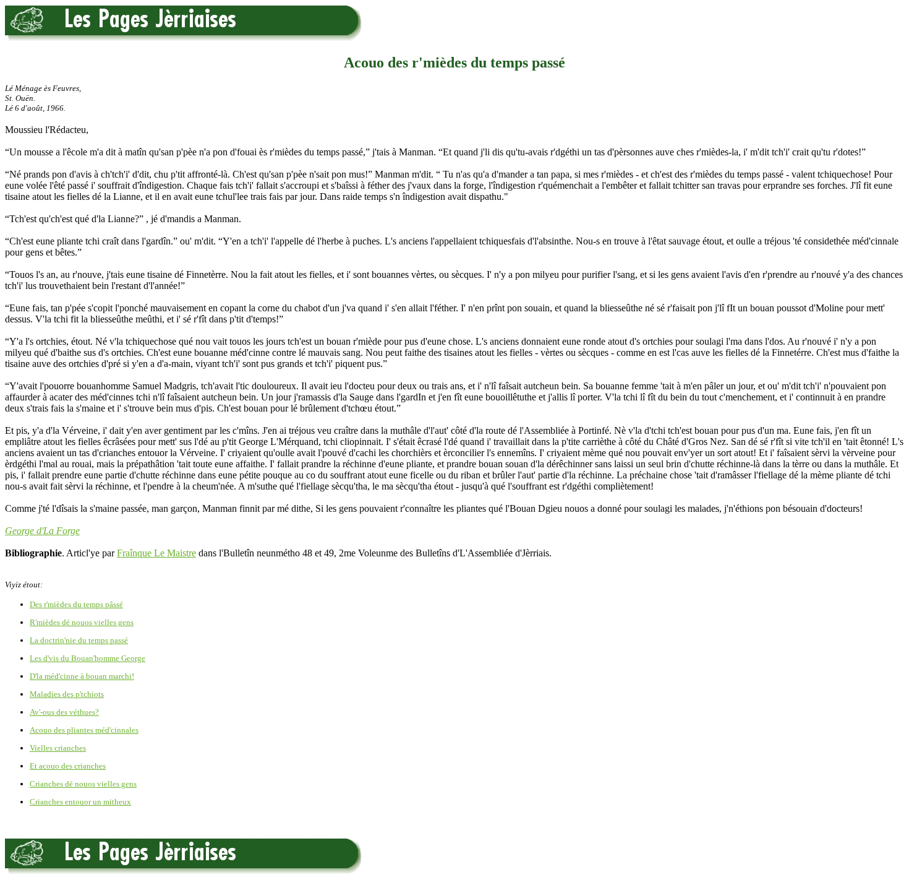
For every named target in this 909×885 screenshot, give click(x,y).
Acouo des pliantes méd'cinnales (84, 730)
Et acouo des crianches (68, 766)
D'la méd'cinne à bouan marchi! (82, 676)
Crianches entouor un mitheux (80, 801)
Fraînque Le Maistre (156, 553)
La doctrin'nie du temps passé (79, 640)
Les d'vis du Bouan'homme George (87, 658)
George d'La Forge (42, 530)
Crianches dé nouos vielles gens (83, 783)
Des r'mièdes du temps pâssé (76, 604)
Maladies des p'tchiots (67, 694)
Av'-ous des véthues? (64, 712)
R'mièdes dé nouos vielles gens (82, 622)
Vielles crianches (58, 748)
